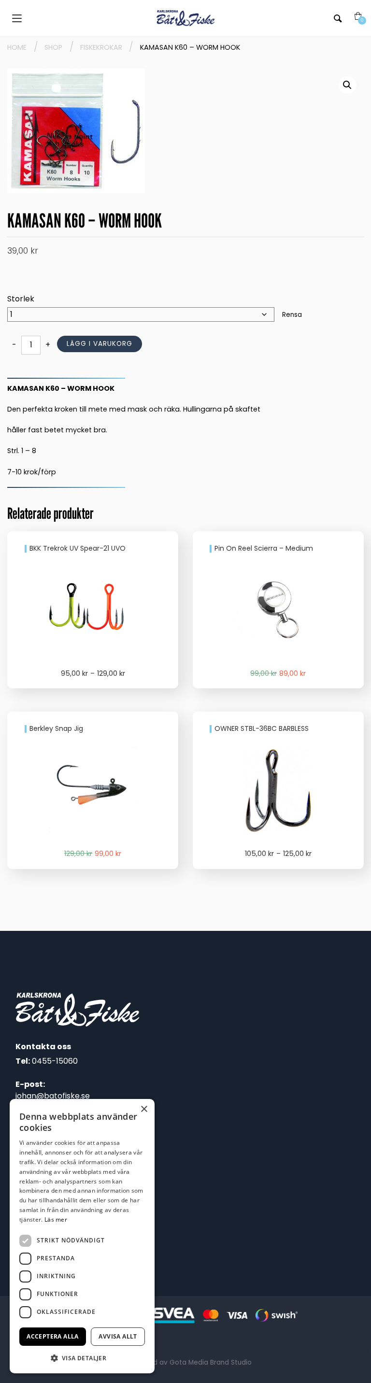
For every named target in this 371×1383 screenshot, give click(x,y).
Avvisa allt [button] (118, 1336)
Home (17, 47)
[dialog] (82, 1236)
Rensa (292, 314)
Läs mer (55, 1219)
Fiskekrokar (101, 47)
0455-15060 (55, 1061)
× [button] (143, 1109)
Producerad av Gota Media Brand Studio (185, 1362)
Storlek (20, 298)
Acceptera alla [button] (53, 1336)
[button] (347, 85)
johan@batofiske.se (52, 1095)
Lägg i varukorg (99, 343)
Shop (53, 47)
